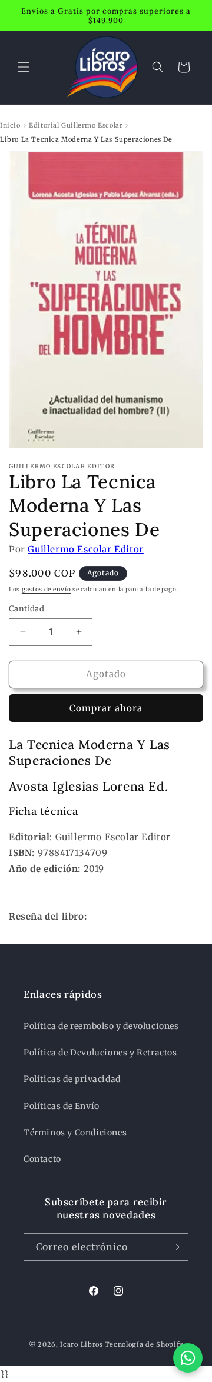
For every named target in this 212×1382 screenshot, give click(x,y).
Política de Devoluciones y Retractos (100, 1052)
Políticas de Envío (62, 1106)
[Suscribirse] (175, 1247)
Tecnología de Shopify (144, 1344)
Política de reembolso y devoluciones (101, 1026)
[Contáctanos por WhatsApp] (188, 1358)
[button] (24, 67)
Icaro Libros (81, 1344)
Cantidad (26, 609)
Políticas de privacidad (72, 1079)
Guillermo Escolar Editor (85, 549)
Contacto (42, 1159)
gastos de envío (46, 589)
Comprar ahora (106, 708)
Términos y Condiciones (75, 1132)
